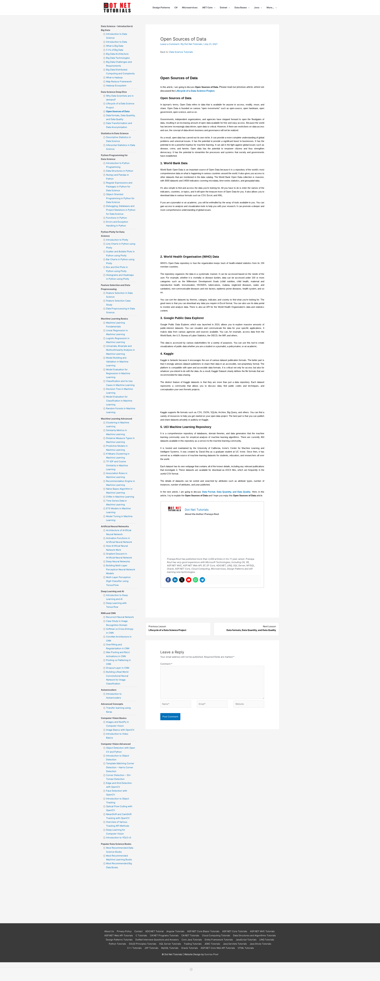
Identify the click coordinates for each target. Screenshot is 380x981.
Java (256, 7)
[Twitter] (182, 579)
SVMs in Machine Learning (120, 496)
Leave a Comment (169, 44)
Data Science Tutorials (181, 52)
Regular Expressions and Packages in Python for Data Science (119, 186)
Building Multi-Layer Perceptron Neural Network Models (120, 569)
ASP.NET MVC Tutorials (262, 931)
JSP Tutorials (151, 948)
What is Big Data (114, 45)
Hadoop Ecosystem (116, 85)
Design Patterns (161, 7)
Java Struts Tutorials (260, 943)
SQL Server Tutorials (170, 943)
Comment (166, 663)
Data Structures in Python (119, 170)
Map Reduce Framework (119, 81)
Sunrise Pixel (211, 954)
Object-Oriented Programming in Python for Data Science (120, 198)
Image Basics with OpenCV (120, 729)
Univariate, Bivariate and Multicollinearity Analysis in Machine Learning (120, 350)
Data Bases (241, 7)
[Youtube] (188, 579)
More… (270, 7)
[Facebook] (168, 579)
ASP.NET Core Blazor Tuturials (203, 931)
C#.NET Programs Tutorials (164, 935)
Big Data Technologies (118, 57)
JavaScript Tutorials (246, 939)
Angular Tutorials (175, 931)
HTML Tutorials (246, 948)
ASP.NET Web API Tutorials (118, 935)
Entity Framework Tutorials (219, 939)
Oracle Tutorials (189, 948)
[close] (191, 969)
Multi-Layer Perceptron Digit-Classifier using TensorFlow (118, 581)
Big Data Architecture (117, 53)
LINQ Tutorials (266, 939)
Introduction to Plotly (117, 239)
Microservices (189, 7)
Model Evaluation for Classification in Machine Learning (119, 400)
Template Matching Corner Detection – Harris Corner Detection (120, 767)
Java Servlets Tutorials (235, 943)
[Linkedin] (175, 579)
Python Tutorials (117, 943)
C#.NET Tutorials (190, 935)
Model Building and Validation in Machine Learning (117, 361)
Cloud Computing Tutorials (216, 935)
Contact (138, 931)
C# (176, 7)
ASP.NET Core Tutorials (234, 931)
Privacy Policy (124, 931)
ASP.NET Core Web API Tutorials (218, 948)
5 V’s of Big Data (114, 49)
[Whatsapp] (195, 579)
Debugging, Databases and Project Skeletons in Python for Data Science (120, 210)
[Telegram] (202, 579)
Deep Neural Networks (118, 561)
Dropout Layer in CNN (117, 667)
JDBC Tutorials (212, 943)
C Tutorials (141, 935)
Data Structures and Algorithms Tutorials (254, 935)
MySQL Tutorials (169, 948)
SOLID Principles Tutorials (142, 943)
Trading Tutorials (193, 943)
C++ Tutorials (134, 948)
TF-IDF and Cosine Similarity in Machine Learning (117, 465)
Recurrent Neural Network (120, 617)
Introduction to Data (116, 41)
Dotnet (223, 7)
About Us (109, 931)
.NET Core (207, 7)
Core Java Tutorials (192, 939)
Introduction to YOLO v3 (118, 837)
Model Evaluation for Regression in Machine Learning (118, 373)
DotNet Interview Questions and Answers (157, 939)
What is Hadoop (114, 77)
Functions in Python (116, 217)
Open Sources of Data (118, 111)
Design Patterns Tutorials (119, 939)
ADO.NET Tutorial (154, 931)
